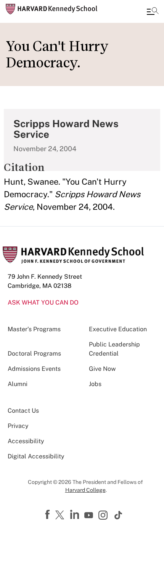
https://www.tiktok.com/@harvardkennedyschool (118, 515)
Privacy (18, 425)
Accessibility (26, 441)
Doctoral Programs (34, 353)
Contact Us (23, 410)
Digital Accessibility (36, 456)
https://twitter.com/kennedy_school (61, 515)
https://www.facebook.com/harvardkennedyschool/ (48, 515)
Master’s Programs (34, 329)
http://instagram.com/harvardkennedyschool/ (104, 516)
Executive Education (118, 329)
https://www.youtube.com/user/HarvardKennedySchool (89, 515)
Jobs (95, 384)
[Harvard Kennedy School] (51, 9)
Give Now (102, 368)
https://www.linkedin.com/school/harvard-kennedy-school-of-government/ (75, 515)
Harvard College (85, 490)
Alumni (17, 384)
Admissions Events (34, 368)
